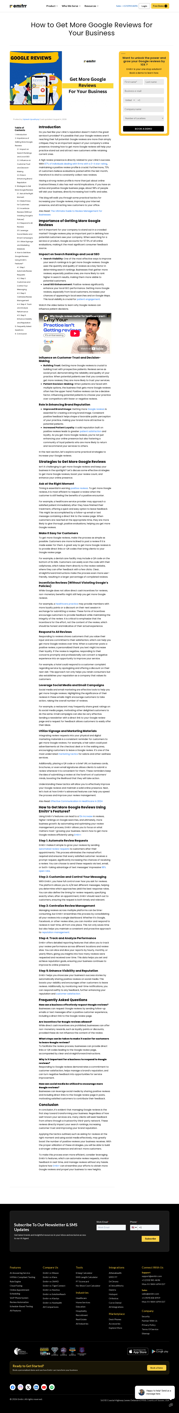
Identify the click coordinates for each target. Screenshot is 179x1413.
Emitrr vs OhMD (51, 1281)
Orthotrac (114, 1298)
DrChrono (113, 1281)
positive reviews (79, 488)
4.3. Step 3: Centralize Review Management (24, 297)
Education (80, 1306)
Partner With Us (149, 1320)
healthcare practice (67, 603)
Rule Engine (15, 1281)
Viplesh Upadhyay (31, 119)
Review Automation (19, 1302)
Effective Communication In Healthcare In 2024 (77, 801)
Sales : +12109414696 (127, 6)
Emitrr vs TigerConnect (54, 1285)
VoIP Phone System (19, 1297)
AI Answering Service (20, 1273)
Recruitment (82, 1315)
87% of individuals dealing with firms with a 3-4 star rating (75, 163)
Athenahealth (115, 1273)
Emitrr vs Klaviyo (51, 1298)
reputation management (55, 932)
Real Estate (81, 1319)
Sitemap (146, 1333)
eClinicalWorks (116, 1285)
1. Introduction (21, 134)
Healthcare (81, 1298)
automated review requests (54, 848)
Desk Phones (115, 1319)
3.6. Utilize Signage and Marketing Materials (25, 245)
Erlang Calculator (84, 1273)
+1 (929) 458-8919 (151, 1297)
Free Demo (158, 6)
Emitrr (77, 834)
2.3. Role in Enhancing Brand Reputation (24, 179)
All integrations (116, 1307)
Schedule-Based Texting (21, 1306)
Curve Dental (115, 1302)
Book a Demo (156, 1368)
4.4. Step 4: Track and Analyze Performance (24, 308)
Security (146, 1316)
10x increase (86, 816)
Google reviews (96, 409)
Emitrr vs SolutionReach (54, 1294)
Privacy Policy (149, 1325)
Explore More (115, 1327)
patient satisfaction (90, 431)
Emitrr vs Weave (51, 1273)
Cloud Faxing (16, 1285)
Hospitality (81, 1311)
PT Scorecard (82, 1281)
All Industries (82, 1323)
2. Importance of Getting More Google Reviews (23, 142)
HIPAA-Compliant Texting (22, 1277)
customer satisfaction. (68, 993)
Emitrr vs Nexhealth (52, 1302)
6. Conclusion (21, 334)
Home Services (83, 1302)
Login (144, 6)
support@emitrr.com (152, 1276)
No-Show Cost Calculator (88, 1285)
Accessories (114, 1323)
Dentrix (112, 1289)
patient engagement (88, 299)
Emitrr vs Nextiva (51, 1289)
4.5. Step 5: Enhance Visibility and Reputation (24, 319)
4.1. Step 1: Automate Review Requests (24, 271)
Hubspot (113, 1294)
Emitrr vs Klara (50, 1277)
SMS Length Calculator (87, 1277)
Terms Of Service (150, 1329)
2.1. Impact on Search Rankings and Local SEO (24, 153)
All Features (15, 1310)
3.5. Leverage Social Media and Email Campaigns (25, 234)
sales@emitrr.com (150, 1293)
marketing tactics (68, 754)
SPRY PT (113, 1277)
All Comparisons (51, 1307)
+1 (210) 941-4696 (151, 1280)
